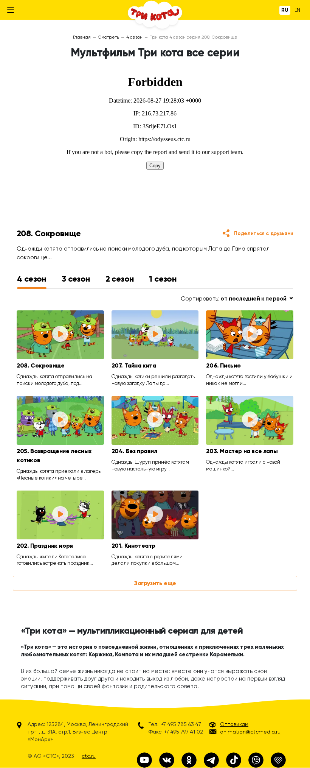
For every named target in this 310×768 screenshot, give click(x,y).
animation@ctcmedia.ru (250, 732)
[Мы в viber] (256, 760)
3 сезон (76, 279)
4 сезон (134, 37)
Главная (82, 37)
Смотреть (108, 37)
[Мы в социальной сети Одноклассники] (189, 760)
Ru (284, 10)
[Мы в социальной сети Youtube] (144, 760)
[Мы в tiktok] (233, 760)
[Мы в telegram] (211, 760)
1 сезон (163, 279)
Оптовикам (234, 724)
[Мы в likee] (278, 760)
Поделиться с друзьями (263, 233)
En (297, 10)
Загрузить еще (155, 583)
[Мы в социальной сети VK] (166, 760)
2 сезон (119, 279)
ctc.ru (89, 756)
